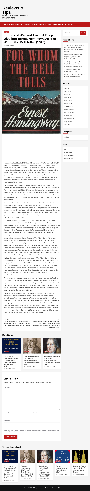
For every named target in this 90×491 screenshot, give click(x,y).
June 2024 (67, 91)
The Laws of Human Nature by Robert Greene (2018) (73, 70)
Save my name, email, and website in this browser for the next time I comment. (31, 431)
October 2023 (68, 115)
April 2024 (67, 97)
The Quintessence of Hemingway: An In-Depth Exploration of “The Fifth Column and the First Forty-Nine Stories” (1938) (17, 322)
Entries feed (68, 152)
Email (35, 413)
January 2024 (68, 106)
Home (6, 24)
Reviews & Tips (13, 10)
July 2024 (67, 88)
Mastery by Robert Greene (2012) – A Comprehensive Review (75, 75)
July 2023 (67, 124)
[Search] (86, 24)
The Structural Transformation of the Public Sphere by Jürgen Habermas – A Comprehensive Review (74, 48)
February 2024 (68, 103)
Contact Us (62, 24)
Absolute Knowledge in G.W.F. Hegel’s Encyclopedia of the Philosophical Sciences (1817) (32, 360)
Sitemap (70, 24)
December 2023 (69, 109)
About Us (18, 24)
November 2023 (69, 112)
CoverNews (51, 488)
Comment (8, 387)
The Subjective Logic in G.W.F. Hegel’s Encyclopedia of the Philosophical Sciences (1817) (52, 360)
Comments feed (69, 155)
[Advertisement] (32, 148)
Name (6, 413)
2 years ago (8, 45)
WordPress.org (68, 158)
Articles (11, 24)
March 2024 (68, 100)
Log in (66, 149)
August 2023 (68, 121)
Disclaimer (26, 24)
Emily (12, 45)
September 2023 (69, 118)
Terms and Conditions (38, 24)
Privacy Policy (52, 24)
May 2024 (67, 94)
